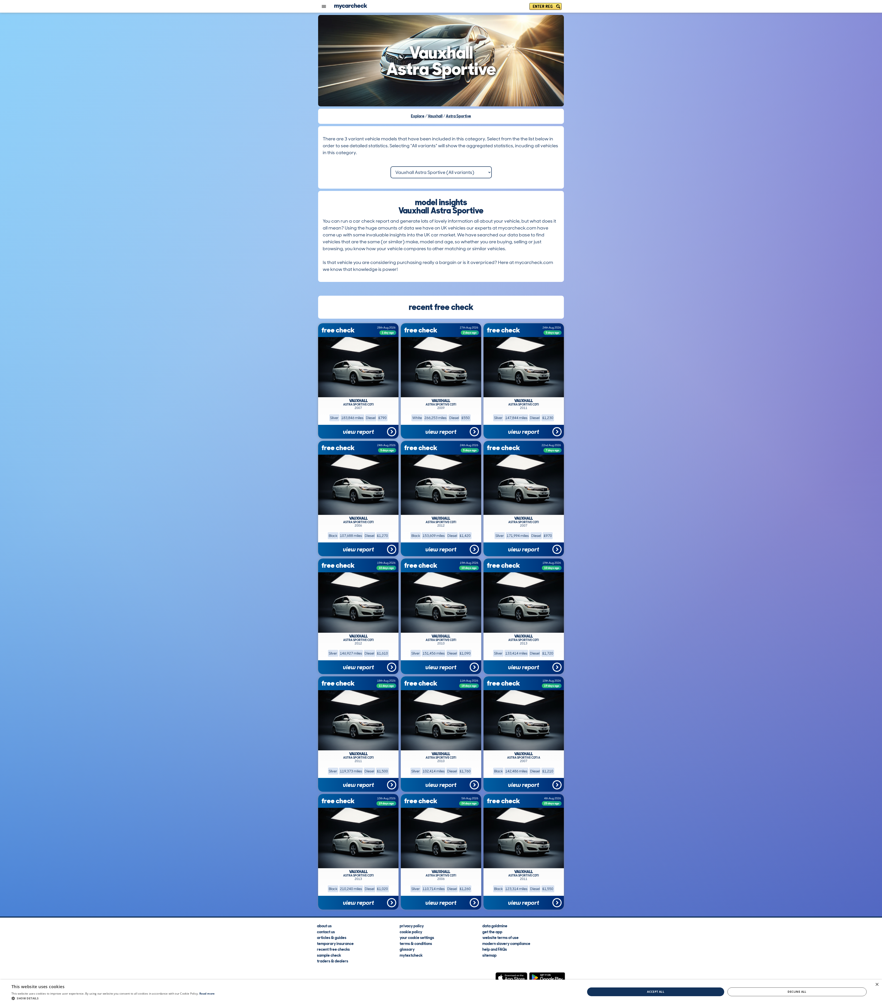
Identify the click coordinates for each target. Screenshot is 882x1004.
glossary (407, 949)
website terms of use (500, 937)
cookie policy (411, 931)
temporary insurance (335, 943)
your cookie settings (417, 937)
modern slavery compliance (506, 943)
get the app (492, 931)
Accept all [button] (655, 992)
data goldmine (494, 926)
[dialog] (441, 992)
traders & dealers (332, 961)
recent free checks (333, 949)
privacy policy (412, 926)
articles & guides (331, 937)
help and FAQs (494, 949)
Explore (417, 116)
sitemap (489, 955)
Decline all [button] (797, 992)
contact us (326, 931)
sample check (329, 955)
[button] (113, 998)
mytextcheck (411, 955)
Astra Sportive (458, 116)
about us (324, 926)
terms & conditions (416, 943)
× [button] (877, 984)
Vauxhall (435, 116)
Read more (207, 993)
